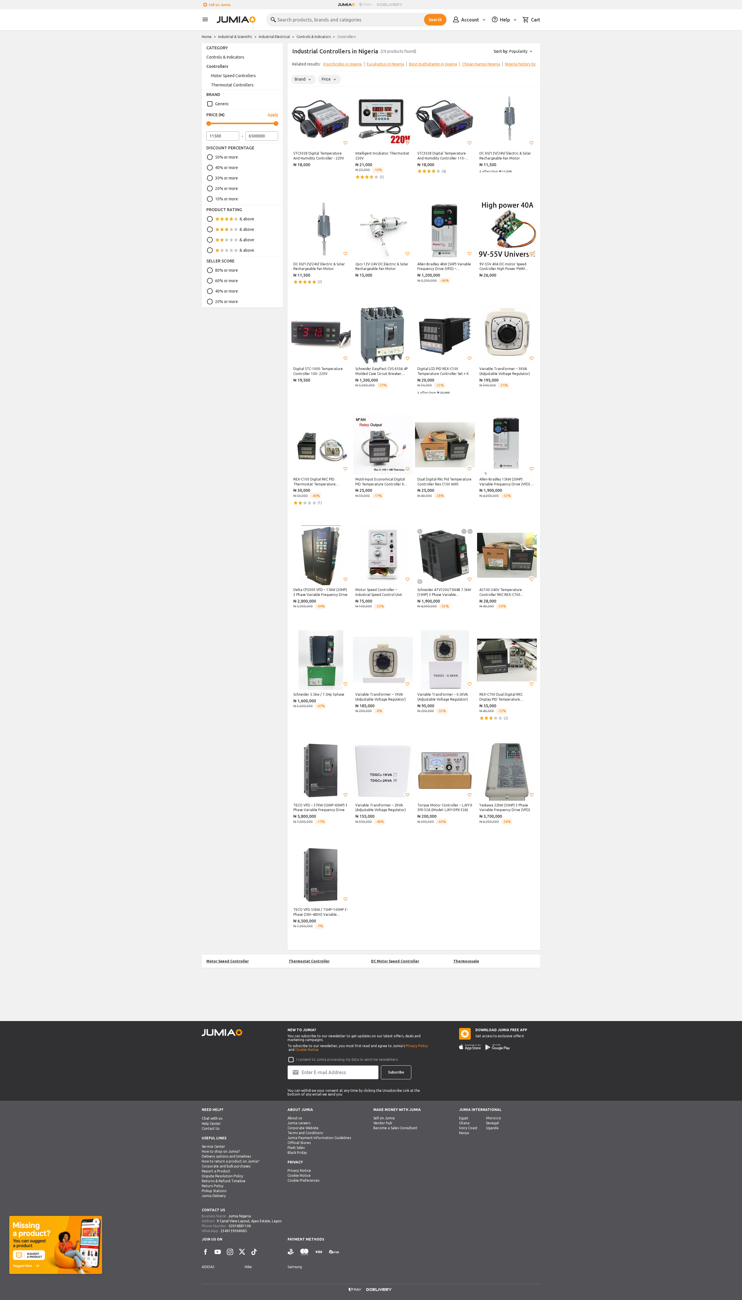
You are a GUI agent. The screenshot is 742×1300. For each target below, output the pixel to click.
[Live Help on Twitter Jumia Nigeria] (242, 1252)
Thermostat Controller (309, 961)
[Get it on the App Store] (470, 1047)
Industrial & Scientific (235, 37)
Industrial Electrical (274, 37)
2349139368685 (234, 1231)
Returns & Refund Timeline (223, 1181)
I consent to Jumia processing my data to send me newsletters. (347, 1059)
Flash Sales (296, 1147)
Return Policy (212, 1186)
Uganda (492, 1128)
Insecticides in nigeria (342, 64)
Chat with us (212, 1118)
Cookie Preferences (303, 1180)
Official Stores (299, 1143)
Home (207, 37)
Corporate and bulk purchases (226, 1166)
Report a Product (216, 1171)
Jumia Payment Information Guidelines (319, 1138)
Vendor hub (382, 1123)
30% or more (226, 178)
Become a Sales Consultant (395, 1128)
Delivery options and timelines (226, 1156)
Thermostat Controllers (232, 85)
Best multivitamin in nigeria (433, 64)
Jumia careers (299, 1123)
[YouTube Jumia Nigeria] (218, 1252)
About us (295, 1118)
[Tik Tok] (254, 1252)
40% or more (226, 167)
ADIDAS (208, 1267)
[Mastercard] (304, 1252)
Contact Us (210, 1128)
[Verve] (333, 1252)
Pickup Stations (214, 1191)
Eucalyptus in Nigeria (385, 64)
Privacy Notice (299, 1170)
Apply (273, 115)
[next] (532, 65)
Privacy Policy (417, 1046)
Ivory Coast (468, 1128)
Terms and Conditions (305, 1133)
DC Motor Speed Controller (395, 961)
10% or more (226, 199)
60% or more (226, 280)
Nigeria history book (523, 64)
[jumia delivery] (390, 4)
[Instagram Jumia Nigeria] (230, 1252)
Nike (248, 1267)
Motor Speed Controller (227, 961)
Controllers (217, 66)
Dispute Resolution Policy (222, 1176)
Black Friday (297, 1152)
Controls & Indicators (314, 37)
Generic (222, 103)
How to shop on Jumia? (221, 1151)
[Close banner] (96, 1222)
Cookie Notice (307, 1049)
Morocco (493, 1118)
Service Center (213, 1146)
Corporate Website (303, 1128)
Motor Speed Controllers (233, 75)
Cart (535, 19)
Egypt (463, 1118)
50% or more (226, 157)
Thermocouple (466, 961)
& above (246, 219)
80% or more (226, 270)
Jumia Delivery (214, 1196)
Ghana (464, 1123)
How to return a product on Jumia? (230, 1161)
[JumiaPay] (365, 4)
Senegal (492, 1123)
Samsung (295, 1267)
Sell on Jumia (219, 5)
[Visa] (318, 1252)
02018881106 (240, 1226)
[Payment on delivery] (291, 1252)
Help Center (211, 1123)
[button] (345, 142)
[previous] (295, 65)
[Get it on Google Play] (497, 1047)
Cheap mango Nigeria (481, 64)
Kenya (464, 1133)
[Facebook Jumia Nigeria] (205, 1252)
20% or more (226, 188)
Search (435, 19)
